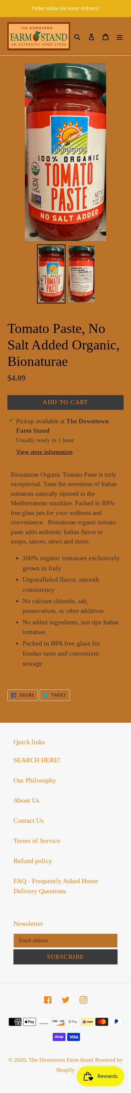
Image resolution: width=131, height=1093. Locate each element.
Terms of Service (36, 840)
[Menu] (120, 36)
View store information (44, 451)
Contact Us (28, 820)
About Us (26, 800)
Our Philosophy (34, 780)
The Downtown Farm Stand (61, 1060)
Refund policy (32, 860)
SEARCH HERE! (36, 760)
